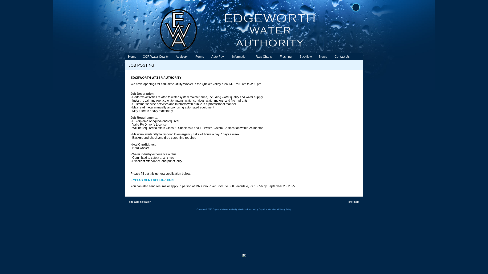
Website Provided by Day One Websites (257, 209)
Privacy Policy (284, 209)
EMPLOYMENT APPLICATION (152, 180)
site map (353, 201)
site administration (140, 201)
